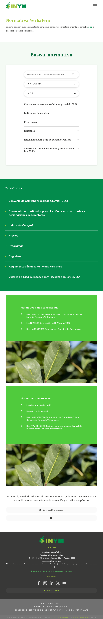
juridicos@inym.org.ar (53, 510)
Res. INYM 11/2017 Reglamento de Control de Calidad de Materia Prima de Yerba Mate (54, 315)
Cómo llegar (53, 591)
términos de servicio (80, 617)
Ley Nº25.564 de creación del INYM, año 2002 (48, 323)
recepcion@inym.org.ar (51, 561)
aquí (90, 26)
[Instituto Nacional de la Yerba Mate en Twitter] (58, 583)
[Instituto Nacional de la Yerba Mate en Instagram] (45, 583)
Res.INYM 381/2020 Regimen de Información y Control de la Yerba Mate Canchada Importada (54, 427)
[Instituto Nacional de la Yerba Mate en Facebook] (39, 583)
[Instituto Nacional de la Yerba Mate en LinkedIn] (51, 583)
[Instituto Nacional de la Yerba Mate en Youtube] (64, 583)
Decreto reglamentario (37, 411)
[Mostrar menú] (95, 5)
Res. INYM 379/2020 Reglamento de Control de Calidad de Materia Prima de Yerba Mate (53, 418)
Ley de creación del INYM (38, 405)
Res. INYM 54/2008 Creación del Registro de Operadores (53, 329)
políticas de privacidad (59, 617)
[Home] (16, 5)
